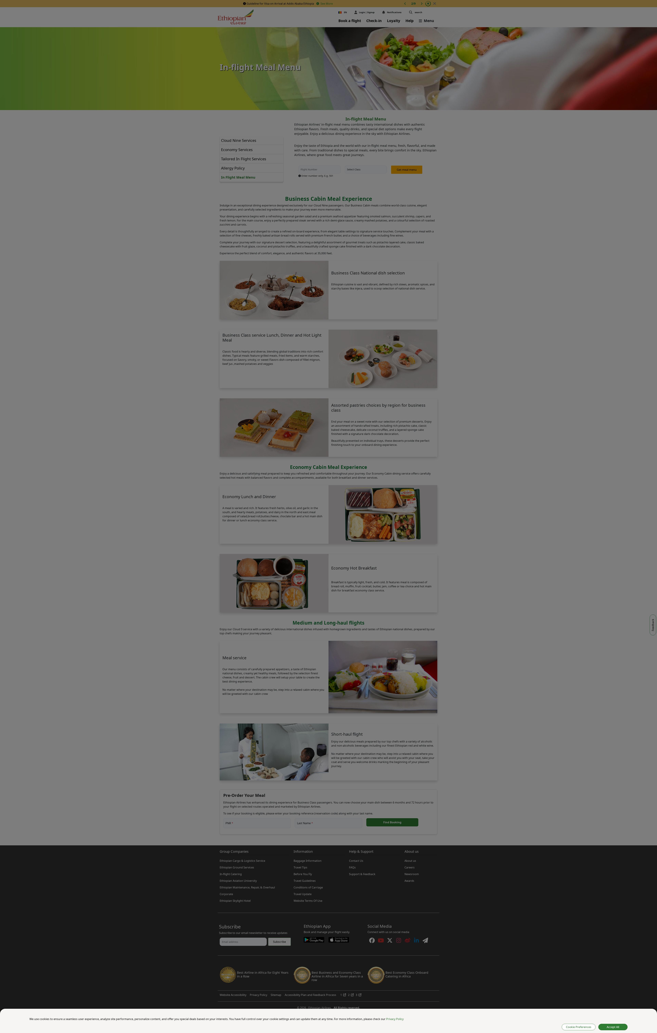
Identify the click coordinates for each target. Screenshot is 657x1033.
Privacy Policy (395, 1019)
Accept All (613, 1027)
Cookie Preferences (578, 1027)
